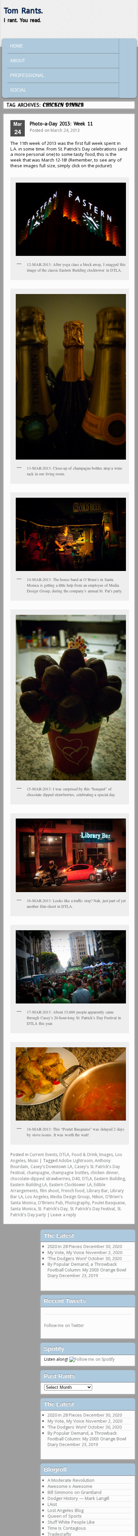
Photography (77, 1203)
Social (18, 90)
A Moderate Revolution (71, 1480)
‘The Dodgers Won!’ (67, 1258)
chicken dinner (104, 1172)
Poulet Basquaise (108, 1203)
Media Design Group (70, 1196)
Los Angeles (36, 1196)
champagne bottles (69, 1172)
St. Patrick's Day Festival (92, 1209)
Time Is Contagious (67, 1528)
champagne (38, 1172)
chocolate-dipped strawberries (40, 1178)
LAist (52, 1504)
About (17, 60)
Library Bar (97, 1190)
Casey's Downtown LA (51, 1166)
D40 (76, 1178)
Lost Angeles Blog (65, 1510)
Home (16, 46)
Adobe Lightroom (76, 1160)
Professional (27, 75)
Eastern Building (109, 1178)
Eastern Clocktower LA (70, 1184)
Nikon (97, 1196)
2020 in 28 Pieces (65, 1246)
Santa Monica (23, 1209)
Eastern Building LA (28, 1184)
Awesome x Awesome (70, 1486)
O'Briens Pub (50, 1203)
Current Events (43, 1154)
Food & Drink (84, 1154)
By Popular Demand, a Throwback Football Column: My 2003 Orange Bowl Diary (87, 1269)
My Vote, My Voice (66, 1252)
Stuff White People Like (71, 1522)
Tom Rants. (23, 10)
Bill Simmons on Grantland (75, 1492)
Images (106, 1154)
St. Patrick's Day (53, 1209)
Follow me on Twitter (64, 1325)
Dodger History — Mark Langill (78, 1498)
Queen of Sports (65, 1516)
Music (33, 1160)
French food (73, 1190)
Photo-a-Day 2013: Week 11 (61, 123)
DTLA (64, 1154)
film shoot (49, 1190)
